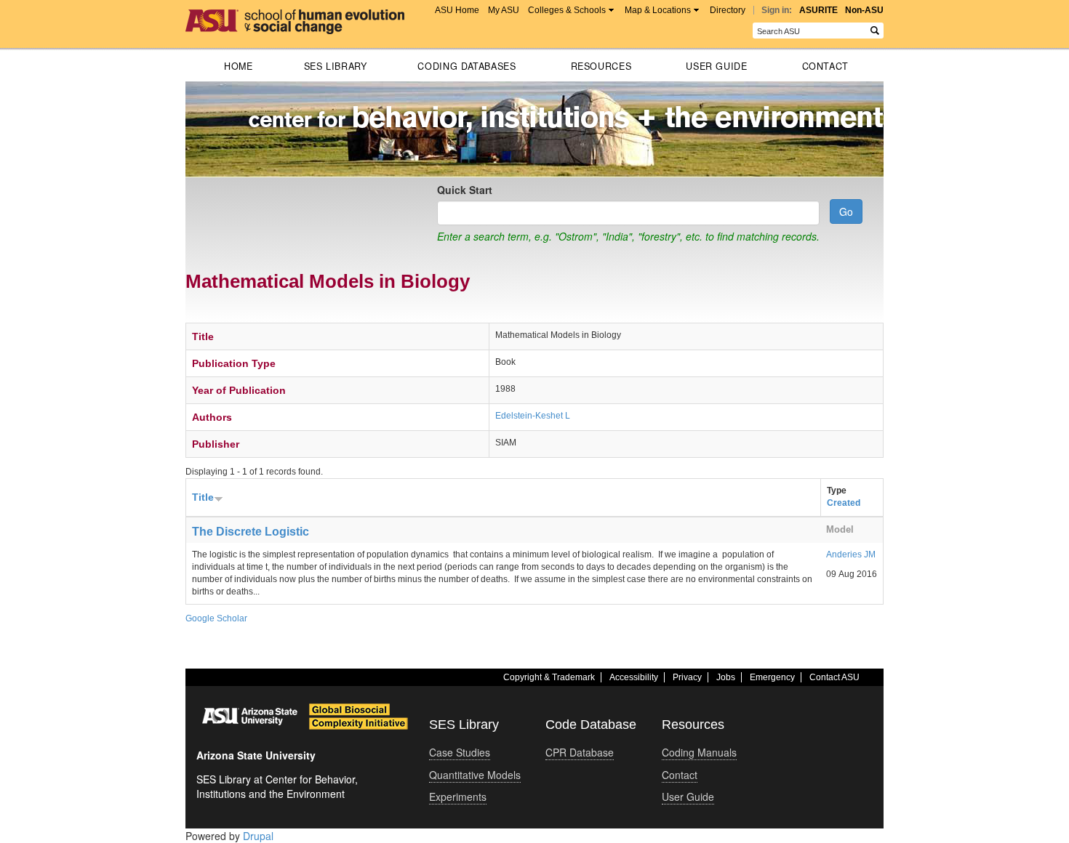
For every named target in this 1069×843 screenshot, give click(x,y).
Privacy (687, 677)
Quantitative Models (475, 774)
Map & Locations (658, 10)
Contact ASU (834, 677)
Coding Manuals (699, 752)
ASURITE (818, 10)
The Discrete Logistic (250, 531)
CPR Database (579, 752)
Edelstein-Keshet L (532, 416)
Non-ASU (864, 10)
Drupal (258, 835)
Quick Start (464, 189)
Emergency (772, 677)
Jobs (725, 677)
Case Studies (459, 752)
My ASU (503, 10)
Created (843, 503)
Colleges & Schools (567, 10)
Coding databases (466, 66)
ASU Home (457, 10)
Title (203, 497)
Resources (601, 66)
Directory (727, 10)
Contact (825, 66)
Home (238, 66)
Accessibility (633, 677)
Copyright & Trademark (549, 677)
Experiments (458, 796)
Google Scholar (216, 618)
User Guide (716, 66)
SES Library (335, 66)
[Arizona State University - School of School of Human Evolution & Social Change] (294, 17)
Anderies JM (851, 554)
